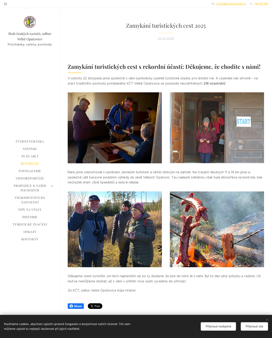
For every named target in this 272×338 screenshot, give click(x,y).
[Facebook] (5, 4)
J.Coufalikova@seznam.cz (231, 4)
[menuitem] (30, 141)
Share (78, 306)
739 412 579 (261, 4)
